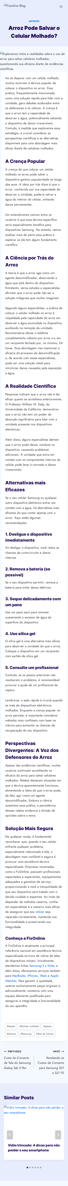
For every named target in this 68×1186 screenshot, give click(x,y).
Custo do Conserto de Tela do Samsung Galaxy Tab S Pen (17, 1060)
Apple (11, 1026)
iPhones (32, 975)
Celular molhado (29, 1026)
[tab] (27, 1167)
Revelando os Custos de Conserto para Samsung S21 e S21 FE (51, 1062)
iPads (43, 975)
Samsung (26, 1034)
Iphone (11, 1034)
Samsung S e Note (41, 965)
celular (39, 912)
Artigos (34, 21)
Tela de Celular (45, 1034)
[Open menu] (61, 6)
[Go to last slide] (10, 1134)
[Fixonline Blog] (23, 6)
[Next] (58, 1134)
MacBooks (18, 975)
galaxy (47, 1026)
